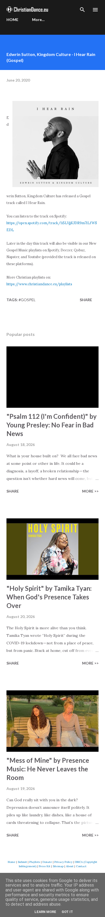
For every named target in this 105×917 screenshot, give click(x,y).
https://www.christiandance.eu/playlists (39, 284)
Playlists (34, 862)
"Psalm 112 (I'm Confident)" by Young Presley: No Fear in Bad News (51, 424)
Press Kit (44, 866)
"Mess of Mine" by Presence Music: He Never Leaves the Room (47, 768)
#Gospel (27, 299)
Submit (22, 862)
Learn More (45, 912)
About (70, 866)
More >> (90, 491)
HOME (12, 19)
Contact (81, 866)
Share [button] (86, 299)
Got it (67, 912)
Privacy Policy (63, 862)
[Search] (82, 9)
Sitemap (58, 866)
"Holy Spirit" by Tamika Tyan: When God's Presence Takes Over (49, 596)
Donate (47, 862)
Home (11, 862)
